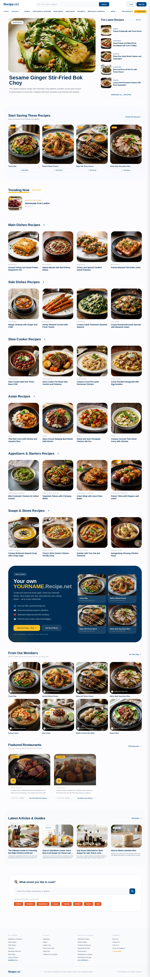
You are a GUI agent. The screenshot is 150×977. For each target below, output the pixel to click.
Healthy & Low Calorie (50, 954)
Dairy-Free (46, 951)
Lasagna (55, 904)
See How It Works (51, 628)
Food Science (82, 951)
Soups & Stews (13, 957)
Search (104, 4)
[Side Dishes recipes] (43, 282)
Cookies (88, 904)
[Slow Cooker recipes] (45, 339)
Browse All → (13, 960)
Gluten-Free (47, 945)
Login (131, 4)
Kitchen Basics (82, 942)
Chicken (18, 904)
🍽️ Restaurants (126, 11)
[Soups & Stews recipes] (48, 511)
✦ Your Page (140, 11)
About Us (115, 939)
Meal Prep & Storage (84, 957)
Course (27, 11)
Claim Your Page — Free (25, 628)
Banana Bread (43, 904)
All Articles (135, 818)
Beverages (11, 954)
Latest (6, 11)
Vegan (45, 942)
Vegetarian (46, 939)
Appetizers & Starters (42, 11)
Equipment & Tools (84, 948)
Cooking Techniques (84, 945)
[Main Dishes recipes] (44, 225)
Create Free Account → (133, 117)
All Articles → (84, 960)
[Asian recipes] (34, 396)
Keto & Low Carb (48, 948)
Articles (15, 11)
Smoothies (30, 904)
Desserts (81, 11)
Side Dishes (70, 11)
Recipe (14, 971)
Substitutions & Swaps (85, 954)
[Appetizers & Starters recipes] (58, 453)
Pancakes (67, 904)
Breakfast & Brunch (96, 11)
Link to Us (115, 945)
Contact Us (116, 942)
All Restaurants (133, 746)
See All (138, 20)
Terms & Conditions (118, 948)
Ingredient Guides (83, 939)
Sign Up (141, 4)
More (113, 11)
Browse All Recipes (121, 95)
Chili (98, 904)
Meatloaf (77, 904)
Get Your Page (134, 654)
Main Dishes (58, 11)
